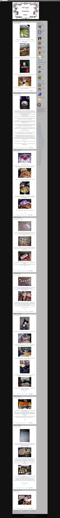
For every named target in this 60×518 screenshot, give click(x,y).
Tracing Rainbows (40, 41)
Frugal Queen (40, 92)
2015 (39, 159)
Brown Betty (39, 35)
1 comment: (26, 270)
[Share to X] (30, 90)
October (40, 137)
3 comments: (26, 90)
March (40, 155)
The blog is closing (40, 60)
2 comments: (26, 147)
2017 (39, 134)
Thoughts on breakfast (17, 94)
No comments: (26, 311)
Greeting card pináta (17, 274)
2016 (39, 158)
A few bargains (43, 88)
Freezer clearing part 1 (42, 146)
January (40, 157)
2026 (39, 124)
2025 (39, 125)
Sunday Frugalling (17, 23)
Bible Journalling (43, 97)
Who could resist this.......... (43, 26)
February (40, 156)
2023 (39, 127)
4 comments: (26, 508)
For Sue (42, 76)
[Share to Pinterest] (32, 90)
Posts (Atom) (19, 512)
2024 (39, 126)
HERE (25, 58)
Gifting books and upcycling (42, 141)
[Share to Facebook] (31, 90)
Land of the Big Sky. (41, 64)
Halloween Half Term (17, 315)
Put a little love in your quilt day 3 (43, 84)
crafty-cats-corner (40, 55)
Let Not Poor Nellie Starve (42, 37)
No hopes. (39, 23)
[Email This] (29, 90)
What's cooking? (41, 147)
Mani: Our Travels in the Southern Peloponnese (43, 47)
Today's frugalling (17, 151)
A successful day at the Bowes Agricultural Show (43, 52)
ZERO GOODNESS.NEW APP (43, 57)
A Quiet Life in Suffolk (41, 87)
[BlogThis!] (29, 270)
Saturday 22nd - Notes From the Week (43, 32)
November (40, 136)
